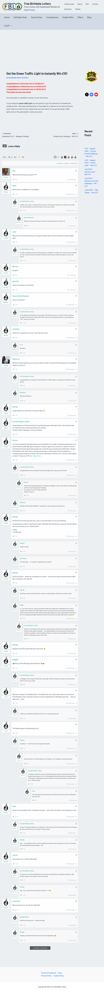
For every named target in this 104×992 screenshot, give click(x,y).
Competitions (52, 17)
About (79, 4)
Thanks (77, 9)
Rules (60, 973)
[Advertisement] (52, 45)
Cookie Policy (58, 976)
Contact (95, 4)
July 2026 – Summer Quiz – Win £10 (90, 171)
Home (7, 17)
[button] (11, 25)
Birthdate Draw (20, 17)
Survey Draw (36, 17)
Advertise (68, 9)
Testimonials (69, 4)
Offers (80, 17)
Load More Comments (40, 948)
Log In (7, 25)
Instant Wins (67, 17)
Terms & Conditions (48, 973)
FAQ (87, 4)
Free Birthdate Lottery (37, 3)
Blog (89, 17)
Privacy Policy (46, 976)
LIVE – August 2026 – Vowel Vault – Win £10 (90, 162)
